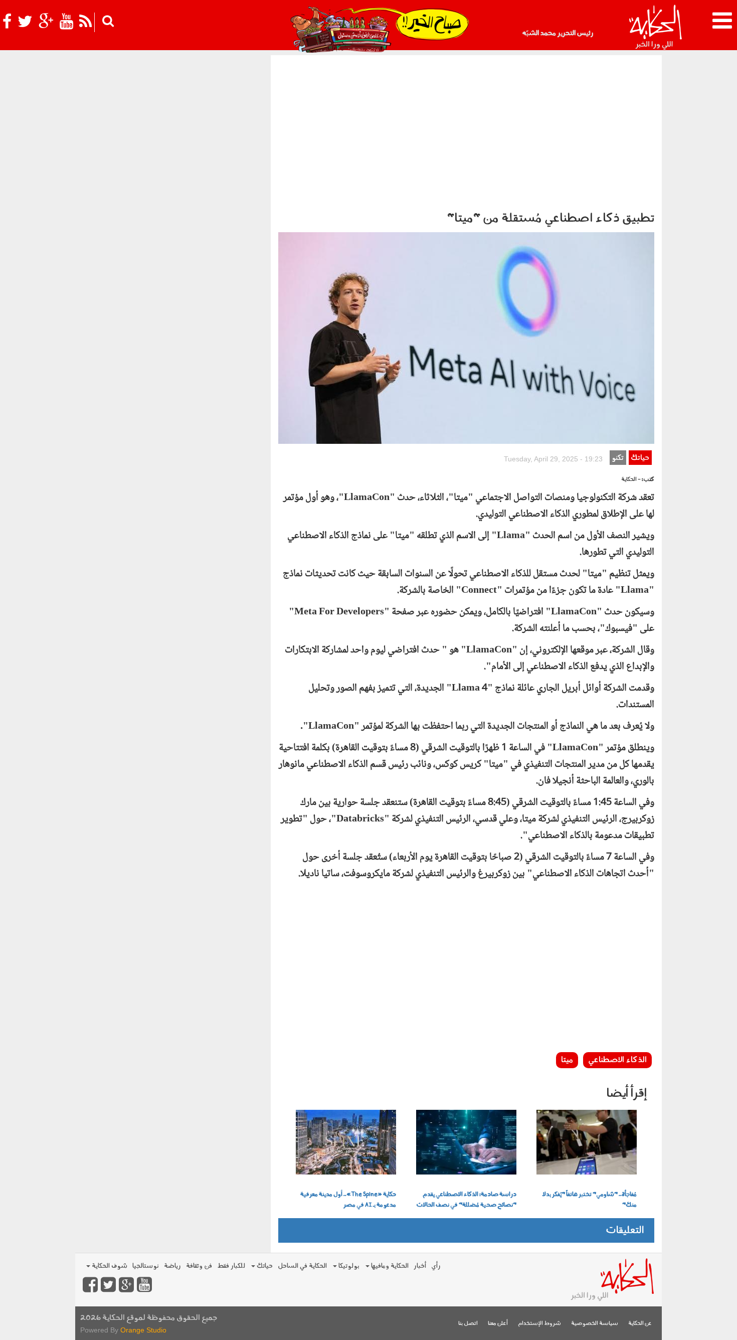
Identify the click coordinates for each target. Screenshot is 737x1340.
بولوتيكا (348, 1266)
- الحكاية (631, 479)
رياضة (172, 1266)
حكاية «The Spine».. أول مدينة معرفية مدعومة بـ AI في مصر (348, 1200)
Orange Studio (143, 1330)
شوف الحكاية (108, 1266)
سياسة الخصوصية (594, 1323)
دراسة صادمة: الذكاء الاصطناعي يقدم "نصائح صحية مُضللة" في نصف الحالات (466, 1200)
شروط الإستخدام (539, 1323)
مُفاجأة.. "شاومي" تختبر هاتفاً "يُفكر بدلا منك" (589, 1200)
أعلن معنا (498, 1323)
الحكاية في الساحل (302, 1266)
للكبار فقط (231, 1266)
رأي (436, 1266)
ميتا (567, 1060)
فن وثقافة (199, 1266)
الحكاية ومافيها (389, 1266)
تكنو (618, 458)
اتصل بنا (468, 1323)
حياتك (640, 458)
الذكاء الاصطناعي (617, 1060)
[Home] (655, 28)
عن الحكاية (640, 1323)
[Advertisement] (466, 130)
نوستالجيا (145, 1266)
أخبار (420, 1266)
